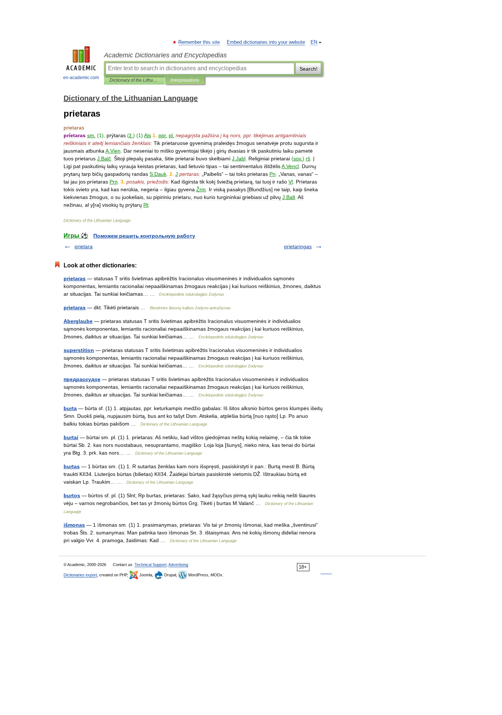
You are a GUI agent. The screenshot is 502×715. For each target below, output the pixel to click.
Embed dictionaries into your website (266, 42)
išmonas (74, 525)
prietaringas (298, 246)
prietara (84, 246)
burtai (71, 437)
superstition (79, 350)
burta (70, 408)
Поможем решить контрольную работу (144, 236)
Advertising (178, 564)
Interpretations (185, 80)
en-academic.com (81, 77)
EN (314, 42)
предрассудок (82, 379)
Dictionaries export (80, 575)
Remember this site (199, 42)
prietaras (75, 278)
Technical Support (150, 564)
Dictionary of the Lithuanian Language (134, 80)
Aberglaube (78, 321)
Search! (309, 69)
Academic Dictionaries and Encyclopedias (165, 55)
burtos (72, 495)
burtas (72, 466)
